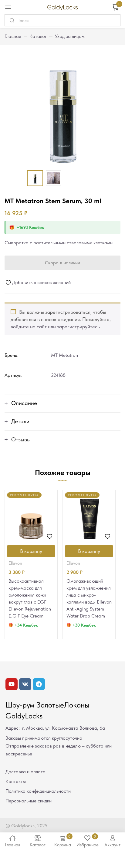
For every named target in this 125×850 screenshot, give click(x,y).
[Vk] (25, 684)
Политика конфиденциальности (38, 791)
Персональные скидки (28, 801)
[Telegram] (39, 684)
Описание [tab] (24, 403)
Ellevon (15, 563)
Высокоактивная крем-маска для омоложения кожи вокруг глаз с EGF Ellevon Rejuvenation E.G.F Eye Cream (29, 598)
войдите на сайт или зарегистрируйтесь (55, 326)
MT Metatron (64, 355)
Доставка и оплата (25, 772)
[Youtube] (11, 684)
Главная (13, 36)
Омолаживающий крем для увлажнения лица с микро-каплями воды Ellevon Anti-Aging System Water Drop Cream (89, 598)
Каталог (38, 36)
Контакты (15, 781)
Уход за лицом (70, 36)
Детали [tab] (20, 421)
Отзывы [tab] (21, 439)
